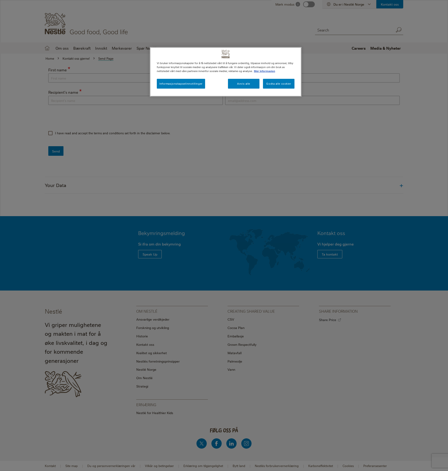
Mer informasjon (264, 71)
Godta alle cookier (278, 83)
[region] (225, 72)
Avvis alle (243, 83)
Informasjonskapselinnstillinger (181, 83)
